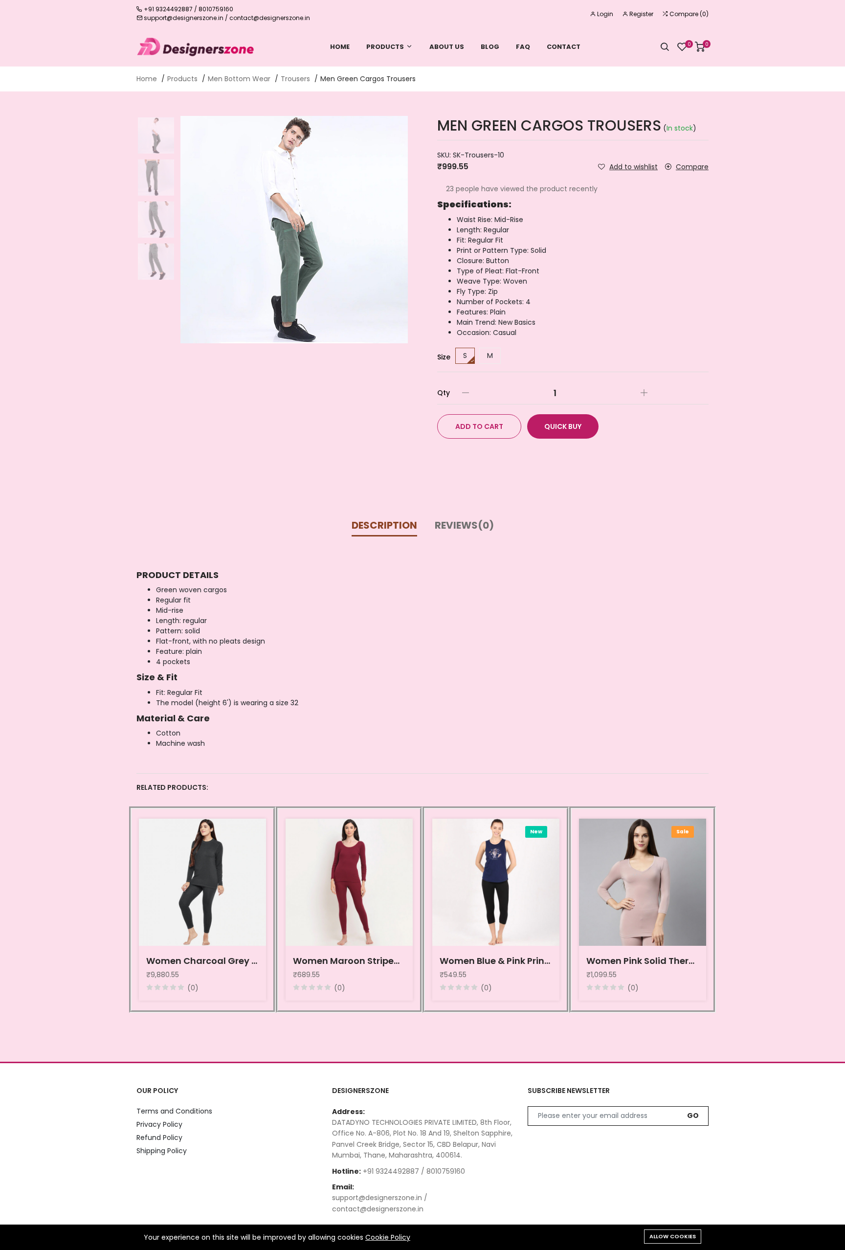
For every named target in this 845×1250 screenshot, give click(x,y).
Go (693, 1115)
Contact (563, 46)
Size (443, 357)
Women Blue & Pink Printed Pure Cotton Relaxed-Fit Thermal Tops (496, 961)
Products (385, 46)
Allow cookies (672, 1236)
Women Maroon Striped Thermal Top (349, 961)
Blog (490, 46)
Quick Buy (562, 426)
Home (340, 46)
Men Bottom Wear (239, 79)
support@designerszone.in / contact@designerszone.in (227, 18)
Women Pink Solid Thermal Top (642, 961)
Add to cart (479, 426)
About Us (446, 46)
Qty (443, 392)
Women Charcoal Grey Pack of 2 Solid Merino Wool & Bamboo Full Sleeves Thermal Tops (202, 961)
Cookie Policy (387, 1237)
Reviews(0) (464, 525)
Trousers (295, 79)
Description (384, 525)
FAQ (523, 46)
